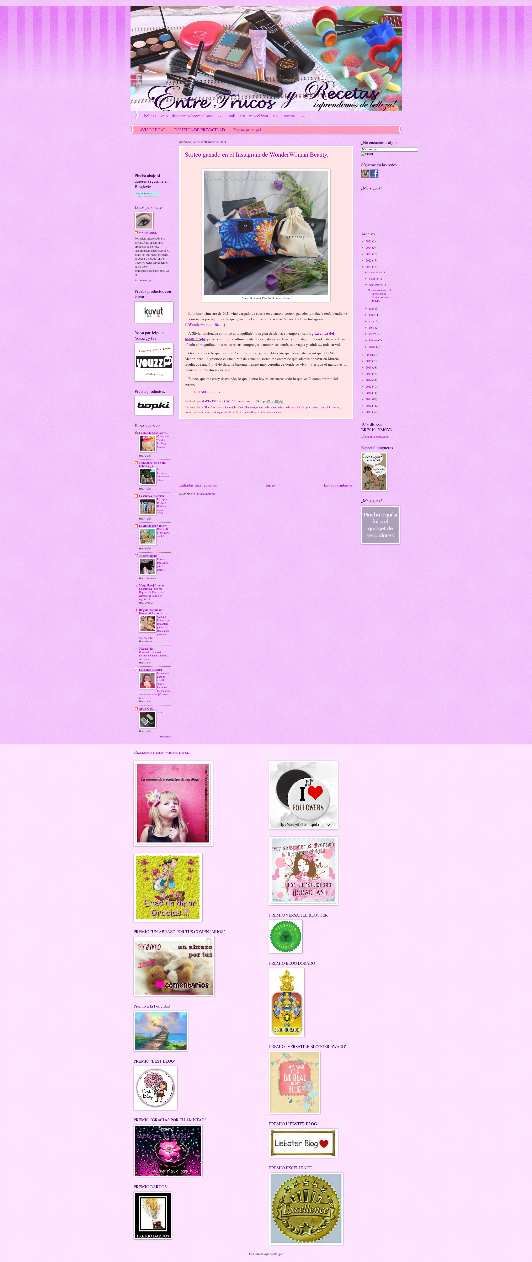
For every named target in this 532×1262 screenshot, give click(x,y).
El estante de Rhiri (150, 670)
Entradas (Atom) (205, 494)
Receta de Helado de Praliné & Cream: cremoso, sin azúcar (154, 655)
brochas (238, 407)
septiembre (375, 285)
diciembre (375, 272)
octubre (373, 278)
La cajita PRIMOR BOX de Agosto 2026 (162, 506)
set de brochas (202, 412)
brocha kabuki (225, 407)
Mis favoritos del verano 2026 (163, 474)
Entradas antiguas (338, 485)
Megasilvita (146, 648)
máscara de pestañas (288, 407)
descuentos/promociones (192, 115)
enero (372, 347)
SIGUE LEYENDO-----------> (202, 392)
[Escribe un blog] (269, 402)
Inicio (270, 485)
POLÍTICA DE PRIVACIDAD (199, 130)
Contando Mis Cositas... (153, 433)
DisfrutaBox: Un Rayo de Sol (163, 532)
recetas (290, 115)
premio (189, 412)
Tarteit (239, 412)
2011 (369, 412)
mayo (372, 321)
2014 (369, 393)
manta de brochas (266, 407)
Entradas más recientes (198, 485)
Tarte (232, 412)
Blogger (277, 1254)
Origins (306, 407)
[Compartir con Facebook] (277, 402)
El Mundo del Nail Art (153, 526)
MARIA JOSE (148, 233)
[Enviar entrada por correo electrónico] (257, 401)
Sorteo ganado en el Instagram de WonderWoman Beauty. (257, 154)
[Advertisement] (266, 450)
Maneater (249, 407)
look (231, 115)
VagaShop (250, 412)
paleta (315, 407)
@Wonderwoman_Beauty (205, 324)
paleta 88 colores (329, 407)
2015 (369, 386)
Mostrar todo (165, 736)
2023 (369, 254)
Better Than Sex (206, 407)
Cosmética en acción (151, 496)
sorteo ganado (220, 412)
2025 (369, 241)
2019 (369, 361)
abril (372, 327)
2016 (369, 380)
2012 (369, 406)
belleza (150, 115)
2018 (369, 367)
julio (372, 308)
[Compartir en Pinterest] (280, 402)
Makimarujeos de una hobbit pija (152, 464)
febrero (373, 340)
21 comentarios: (241, 401)
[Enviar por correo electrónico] (265, 402)
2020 (369, 355)
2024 (369, 247)
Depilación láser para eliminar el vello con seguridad (151, 595)
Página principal (247, 130)
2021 (369, 267)
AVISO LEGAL (153, 130)
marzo (373, 334)
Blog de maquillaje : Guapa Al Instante (151, 611)
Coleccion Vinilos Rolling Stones (163, 441)
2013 (369, 399)
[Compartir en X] (273, 402)
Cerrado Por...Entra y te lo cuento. (163, 564)
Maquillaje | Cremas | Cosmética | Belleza (152, 587)
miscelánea (258, 115)
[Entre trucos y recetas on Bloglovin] (147, 196)
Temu (160, 712)
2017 (369, 374)
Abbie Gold (146, 709)
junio (372, 315)
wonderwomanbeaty (269, 412)
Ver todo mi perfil (145, 280)
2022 (369, 260)
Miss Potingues (148, 556)
